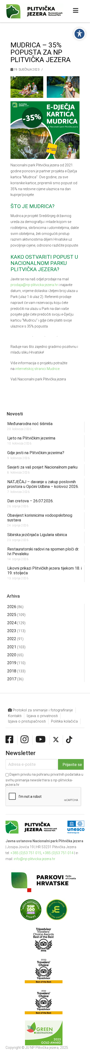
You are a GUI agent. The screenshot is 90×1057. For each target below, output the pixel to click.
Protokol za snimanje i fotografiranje (42, 710)
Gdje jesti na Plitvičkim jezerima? (35, 452)
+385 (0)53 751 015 (25, 853)
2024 (11, 622)
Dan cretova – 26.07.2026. (30, 501)
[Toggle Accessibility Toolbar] (80, 34)
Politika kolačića (64, 721)
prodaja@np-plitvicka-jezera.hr (34, 285)
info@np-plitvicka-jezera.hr (34, 859)
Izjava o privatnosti (42, 716)
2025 (11, 614)
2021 (11, 647)
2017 (11, 679)
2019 (11, 662)
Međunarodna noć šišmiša (29, 423)
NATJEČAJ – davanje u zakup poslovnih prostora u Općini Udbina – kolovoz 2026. (43, 484)
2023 (11, 630)
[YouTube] (41, 739)
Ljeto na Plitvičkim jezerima (31, 438)
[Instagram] (24, 739)
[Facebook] (10, 739)
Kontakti (15, 716)
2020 (11, 655)
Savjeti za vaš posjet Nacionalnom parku (42, 467)
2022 (11, 638)
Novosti (15, 413)
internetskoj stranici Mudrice (37, 369)
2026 (11, 606)
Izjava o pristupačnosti (27, 721)
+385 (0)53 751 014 (58, 853)
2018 (11, 671)
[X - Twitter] (56, 739)
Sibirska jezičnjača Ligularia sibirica (37, 534)
